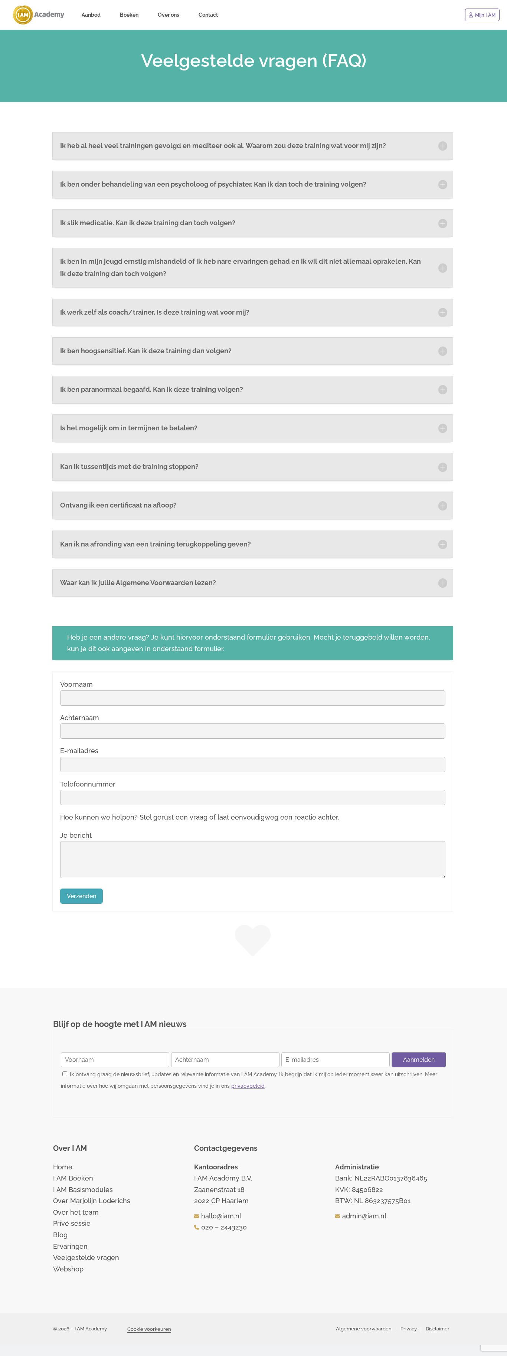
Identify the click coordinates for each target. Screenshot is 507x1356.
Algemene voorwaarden (364, 1329)
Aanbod (91, 15)
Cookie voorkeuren (149, 1329)
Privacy (408, 1329)
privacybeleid (248, 1086)
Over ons (168, 15)
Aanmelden (419, 1059)
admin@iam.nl (364, 1216)
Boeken (129, 15)
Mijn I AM (485, 15)
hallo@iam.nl (221, 1216)
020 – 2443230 (224, 1227)
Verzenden (81, 896)
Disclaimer (437, 1329)
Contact (208, 15)
